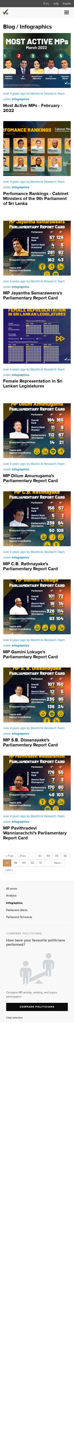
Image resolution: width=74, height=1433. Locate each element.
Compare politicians (37, 1006)
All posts (11, 888)
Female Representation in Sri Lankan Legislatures (32, 383)
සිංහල (46, 3)
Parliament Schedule (19, 917)
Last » (9, 870)
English (67, 3)
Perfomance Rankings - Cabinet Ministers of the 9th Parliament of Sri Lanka (35, 198)
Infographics (14, 903)
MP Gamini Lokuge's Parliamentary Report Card (30, 654)
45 (56, 856)
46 (65, 856)
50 (32, 863)
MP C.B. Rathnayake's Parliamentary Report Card (30, 566)
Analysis (11, 895)
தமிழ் (56, 3)
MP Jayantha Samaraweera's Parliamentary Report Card (32, 295)
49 (23, 863)
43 (40, 856)
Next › (58, 863)
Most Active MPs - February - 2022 (32, 108)
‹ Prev (22, 856)
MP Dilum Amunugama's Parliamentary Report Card (30, 478)
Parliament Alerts (17, 910)
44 (48, 856)
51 (40, 863)
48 (15, 863)
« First (9, 856)
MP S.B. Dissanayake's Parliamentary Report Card (30, 742)
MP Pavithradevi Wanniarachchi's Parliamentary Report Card (35, 833)
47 (7, 863)
